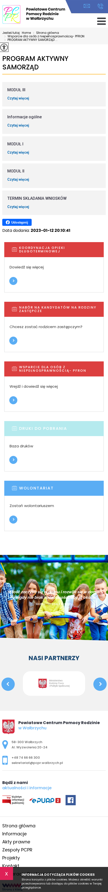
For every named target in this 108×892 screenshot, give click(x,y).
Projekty (11, 858)
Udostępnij (19, 222)
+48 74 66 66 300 (99, 6)
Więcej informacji (13, 281)
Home (26, 32)
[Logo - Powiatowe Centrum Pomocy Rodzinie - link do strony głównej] (33, 14)
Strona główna (46, 33)
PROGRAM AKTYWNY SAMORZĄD (35, 63)
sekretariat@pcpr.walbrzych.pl (88, 6)
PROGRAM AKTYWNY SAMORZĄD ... (31, 40)
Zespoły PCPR (17, 850)
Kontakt (10, 866)
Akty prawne (16, 842)
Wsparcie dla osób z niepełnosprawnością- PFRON (44, 36)
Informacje (14, 834)
